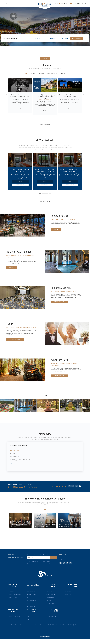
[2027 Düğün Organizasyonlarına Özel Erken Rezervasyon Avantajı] (20, 85)
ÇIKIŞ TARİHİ (52, 36)
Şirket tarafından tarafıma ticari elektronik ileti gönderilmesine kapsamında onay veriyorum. (39, 562)
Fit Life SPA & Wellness (18, 251)
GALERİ (45, 58)
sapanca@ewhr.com (15, 450)
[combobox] (82, 3)
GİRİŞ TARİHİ (37, 36)
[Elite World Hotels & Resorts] (86, 3)
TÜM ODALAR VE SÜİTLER (45, 201)
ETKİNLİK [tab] (63, 73)
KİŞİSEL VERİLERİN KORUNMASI (15, 557)
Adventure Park (59, 359)
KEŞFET (20, 108)
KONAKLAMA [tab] (33, 73)
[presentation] (6, 94)
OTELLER (56, 3)
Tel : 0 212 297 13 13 (49, 625)
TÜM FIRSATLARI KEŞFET (45, 124)
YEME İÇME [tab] (41, 73)
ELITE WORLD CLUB (76, 3)
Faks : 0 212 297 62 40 (61, 625)
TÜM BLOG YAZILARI (45, 535)
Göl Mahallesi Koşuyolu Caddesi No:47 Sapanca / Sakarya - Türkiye (20, 460)
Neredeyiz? (45, 434)
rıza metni (36, 563)
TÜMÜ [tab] (26, 73)
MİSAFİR (64, 36)
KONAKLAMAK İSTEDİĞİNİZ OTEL (16, 36)
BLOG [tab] (44, 509)
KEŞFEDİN (45, 15)
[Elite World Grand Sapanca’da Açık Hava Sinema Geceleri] (70, 85)
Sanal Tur (30, 160)
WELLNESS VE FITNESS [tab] (52, 73)
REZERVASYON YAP (65, 3)
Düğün (9, 323)
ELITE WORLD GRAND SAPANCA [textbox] (10, 38)
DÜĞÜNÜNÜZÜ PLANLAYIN (14, 339)
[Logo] (27, 5)
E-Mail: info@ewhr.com (73, 625)
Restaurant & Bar (60, 215)
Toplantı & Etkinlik (61, 287)
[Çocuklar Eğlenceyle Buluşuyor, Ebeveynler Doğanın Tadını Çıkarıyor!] (45, 85)
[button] (40, 193)
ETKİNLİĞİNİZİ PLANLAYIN (59, 301)
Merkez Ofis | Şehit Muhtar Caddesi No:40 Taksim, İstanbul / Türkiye (27, 625)
